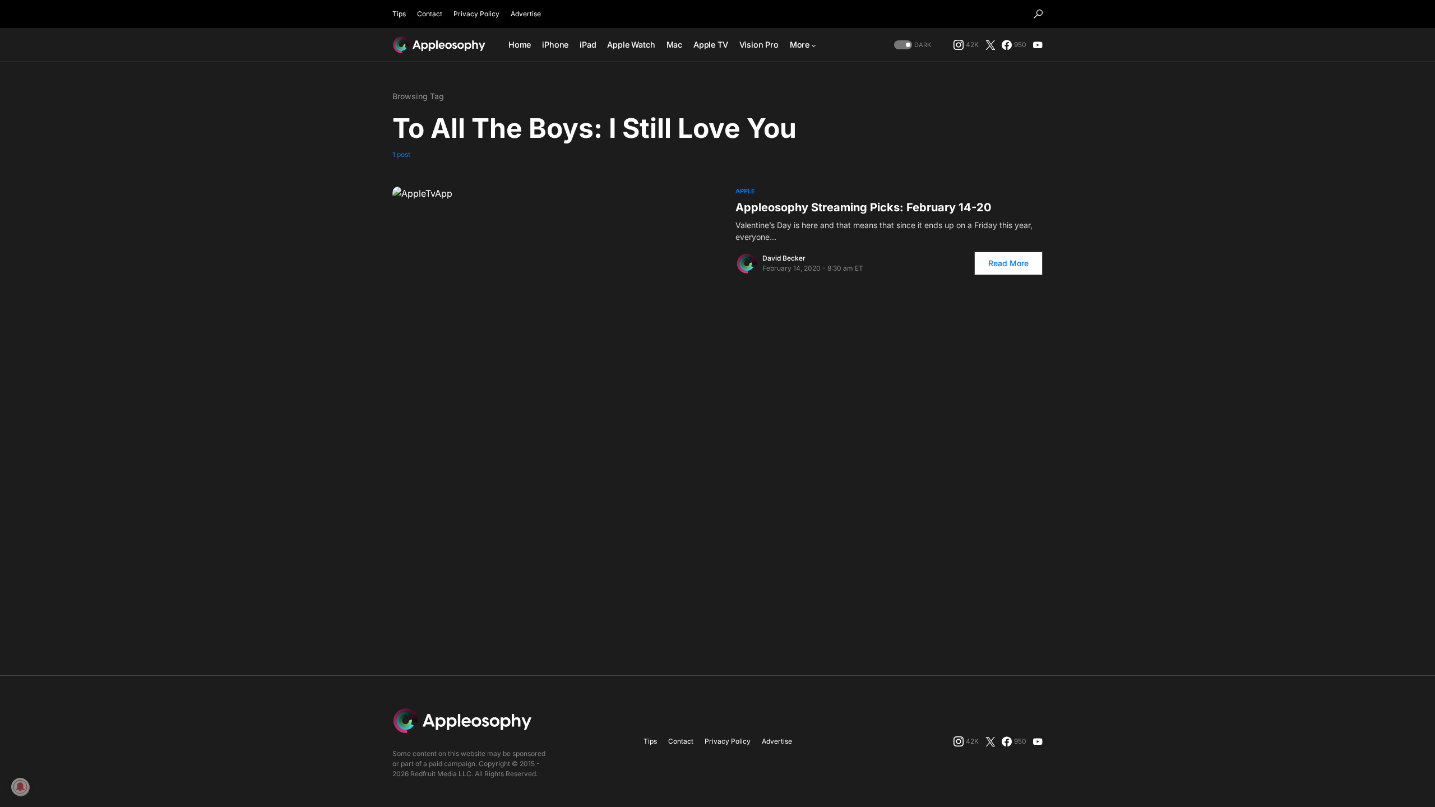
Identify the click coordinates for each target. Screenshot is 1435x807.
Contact (429, 14)
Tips (399, 14)
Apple (745, 191)
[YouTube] (1038, 45)
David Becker (784, 258)
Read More (1008, 263)
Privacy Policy (476, 14)
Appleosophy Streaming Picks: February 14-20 (863, 207)
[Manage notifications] (20, 787)
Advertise (526, 14)
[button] (1038, 14)
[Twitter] (990, 45)
